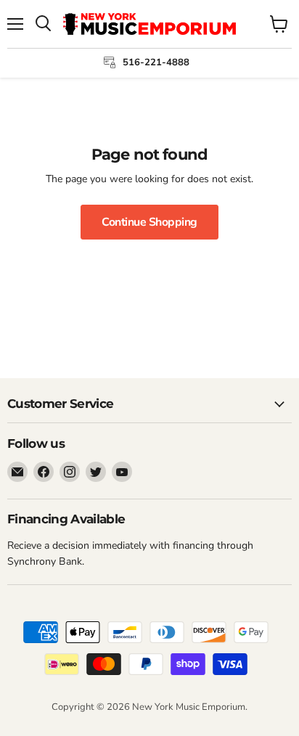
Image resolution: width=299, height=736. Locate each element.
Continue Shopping (149, 222)
